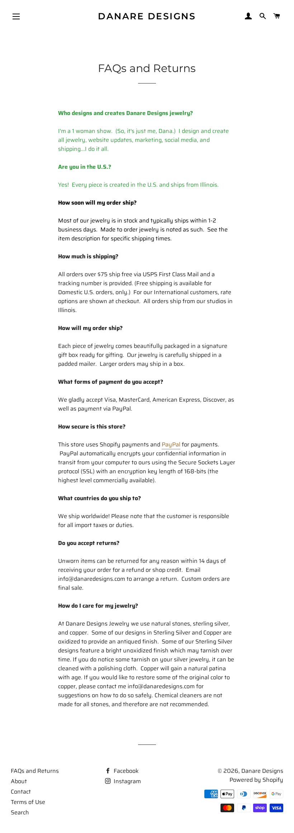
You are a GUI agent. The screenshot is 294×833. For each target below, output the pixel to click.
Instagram (126, 781)
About (19, 781)
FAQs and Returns (35, 770)
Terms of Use (28, 802)
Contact (21, 791)
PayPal (171, 444)
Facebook (125, 770)
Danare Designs (147, 16)
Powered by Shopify (256, 779)
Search (20, 812)
